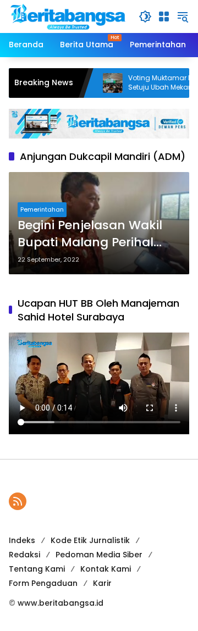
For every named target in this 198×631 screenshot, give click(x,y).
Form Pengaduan (43, 583)
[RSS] (17, 501)
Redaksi (24, 554)
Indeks (22, 540)
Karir (102, 583)
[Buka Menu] (163, 16)
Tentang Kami (37, 568)
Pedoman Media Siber (99, 554)
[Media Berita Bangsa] (68, 15)
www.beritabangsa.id (60, 602)
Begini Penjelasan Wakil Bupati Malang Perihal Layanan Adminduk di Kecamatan (90, 234)
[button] (145, 16)
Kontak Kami (105, 568)
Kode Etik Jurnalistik (90, 540)
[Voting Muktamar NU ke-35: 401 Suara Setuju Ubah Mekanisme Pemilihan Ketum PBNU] (99, 83)
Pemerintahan (42, 209)
